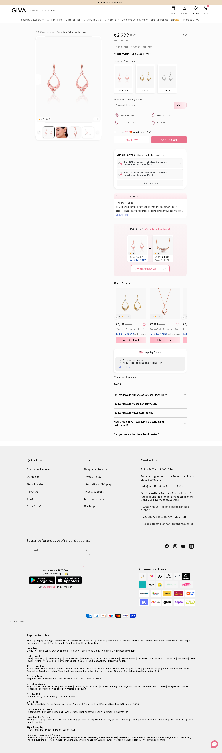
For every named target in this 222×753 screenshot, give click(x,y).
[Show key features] (38, 79)
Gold (29, 658)
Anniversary (72, 711)
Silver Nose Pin (59, 671)
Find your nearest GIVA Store (43, 735)
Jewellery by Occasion (39, 709)
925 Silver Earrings (44, 32)
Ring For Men (34, 678)
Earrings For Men (52, 678)
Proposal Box (91, 704)
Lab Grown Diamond (56, 650)
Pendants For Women (38, 688)
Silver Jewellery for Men (176, 668)
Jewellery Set (57, 643)
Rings (39, 640)
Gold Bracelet (128, 658)
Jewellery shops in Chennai (61, 739)
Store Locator (35, 484)
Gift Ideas (32, 701)
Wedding (58, 711)
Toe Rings (184, 640)
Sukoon (57, 729)
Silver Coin (72, 668)
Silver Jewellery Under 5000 (112, 671)
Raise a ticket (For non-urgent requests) (168, 523)
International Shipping (98, 484)
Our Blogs (33, 476)
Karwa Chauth (121, 719)
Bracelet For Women (154, 686)
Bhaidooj (164, 719)
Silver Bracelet (88, 668)
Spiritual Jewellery (76, 643)
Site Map (89, 506)
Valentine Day (53, 719)
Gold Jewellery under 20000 (68, 660)
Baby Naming (104, 711)
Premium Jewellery (96, 660)
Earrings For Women (130, 686)
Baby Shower (87, 711)
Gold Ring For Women (86, 686)
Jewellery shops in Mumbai (102, 737)
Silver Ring (137, 668)
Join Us (31, 499)
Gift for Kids (34, 694)
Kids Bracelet (68, 696)
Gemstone (93, 643)
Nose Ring (171, 640)
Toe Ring (81, 688)
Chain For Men (93, 678)
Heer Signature (35, 729)
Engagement (33, 711)
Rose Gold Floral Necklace (163, 260)
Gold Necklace (145, 658)
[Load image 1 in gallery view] (49, 132)
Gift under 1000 (130, 704)
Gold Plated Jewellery (123, 650)
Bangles (101, 640)
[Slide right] (97, 132)
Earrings (48, 640)
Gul (73, 729)
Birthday (47, 711)
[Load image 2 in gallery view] (62, 132)
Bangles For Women (178, 686)
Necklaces (137, 640)
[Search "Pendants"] (135, 10)
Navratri (181, 719)
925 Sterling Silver (37, 668)
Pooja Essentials (36, 704)
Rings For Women (36, 686)
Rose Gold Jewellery (99, 650)
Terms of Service (94, 499)
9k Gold (159, 658)
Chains (148, 640)
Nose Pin (159, 640)
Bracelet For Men (73, 678)
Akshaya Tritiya (35, 719)
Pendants (125, 640)
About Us (32, 491)
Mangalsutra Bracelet (83, 640)
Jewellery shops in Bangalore (42, 737)
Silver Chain (104, 668)
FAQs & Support (94, 491)
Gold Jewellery (35, 650)
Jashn (66, 729)
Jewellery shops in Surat (90, 739)
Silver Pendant (121, 668)
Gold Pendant (72, 658)
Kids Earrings (51, 696)
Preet (48, 729)
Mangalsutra (62, 640)
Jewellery (32, 648)
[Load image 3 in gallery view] (75, 132)
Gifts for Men (34, 676)
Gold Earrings (55, 658)
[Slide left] (39, 132)
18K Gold (182, 658)
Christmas (39, 722)
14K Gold (170, 658)
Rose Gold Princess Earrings (137, 258)
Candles (77, 704)
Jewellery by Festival (39, 717)
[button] (32, 19)
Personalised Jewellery (82, 671)
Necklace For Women (63, 688)
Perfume (66, 704)
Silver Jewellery (77, 650)
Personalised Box (109, 704)
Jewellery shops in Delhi (132, 737)
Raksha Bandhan (148, 719)
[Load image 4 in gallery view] (88, 132)
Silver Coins (53, 704)
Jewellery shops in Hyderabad (163, 737)
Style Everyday (35, 727)
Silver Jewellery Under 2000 (144, 671)
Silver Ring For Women (60, 686)
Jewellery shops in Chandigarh (122, 739)
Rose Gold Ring (108, 686)
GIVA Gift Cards (37, 506)
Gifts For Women (36, 684)
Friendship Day (103, 719)
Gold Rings (40, 658)
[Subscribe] (86, 550)
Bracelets (113, 640)
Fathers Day (86, 719)
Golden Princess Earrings (131, 331)
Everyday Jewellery (37, 643)
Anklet (30, 640)
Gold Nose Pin (111, 658)
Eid (172, 719)
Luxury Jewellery (117, 660)
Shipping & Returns (96, 469)
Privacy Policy (92, 476)
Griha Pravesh (120, 711)
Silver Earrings (153, 668)
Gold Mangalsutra (91, 658)
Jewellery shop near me (153, 739)
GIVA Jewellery (21, 621)
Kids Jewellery (34, 696)
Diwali (134, 719)
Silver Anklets (56, 668)
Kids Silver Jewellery (38, 671)
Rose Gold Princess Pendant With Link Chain (165, 331)
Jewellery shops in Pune (73, 737)
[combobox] (83, 10)
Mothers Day (70, 719)
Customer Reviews (38, 469)
